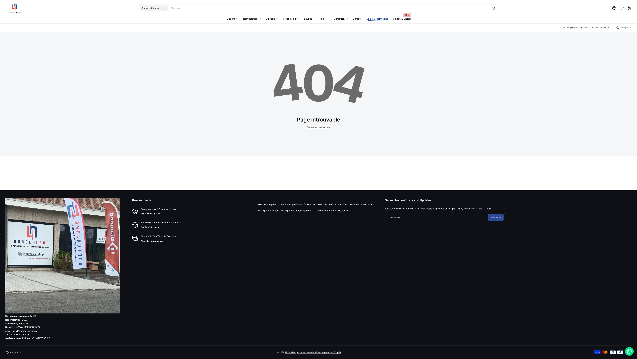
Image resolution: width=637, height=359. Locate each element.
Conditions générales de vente (331, 210)
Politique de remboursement (296, 210)
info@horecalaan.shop (25, 330)
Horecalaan (290, 352)
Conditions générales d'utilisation (297, 204)
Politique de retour (268, 210)
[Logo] (14, 8)
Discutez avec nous (152, 241)
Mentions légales (267, 204)
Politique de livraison (361, 204)
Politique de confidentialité (332, 204)
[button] (154, 8)
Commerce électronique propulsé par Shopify (319, 352)
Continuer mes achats (318, 127)
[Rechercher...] (493, 8)
